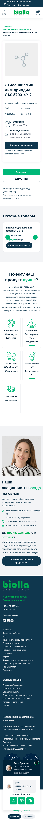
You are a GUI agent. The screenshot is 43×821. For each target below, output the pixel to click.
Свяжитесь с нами (11, 689)
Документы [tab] (21, 178)
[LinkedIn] (4, 620)
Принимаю (14, 816)
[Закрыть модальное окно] (36, 763)
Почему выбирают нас (13, 685)
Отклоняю (28, 816)
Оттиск (6, 705)
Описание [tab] (21, 172)
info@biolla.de (9, 609)
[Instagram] (12, 620)
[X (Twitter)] (8, 620)
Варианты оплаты (11, 692)
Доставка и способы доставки (16, 699)
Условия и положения (13, 702)
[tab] (13, 800)
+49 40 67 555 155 (11, 606)
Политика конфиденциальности (17, 695)
